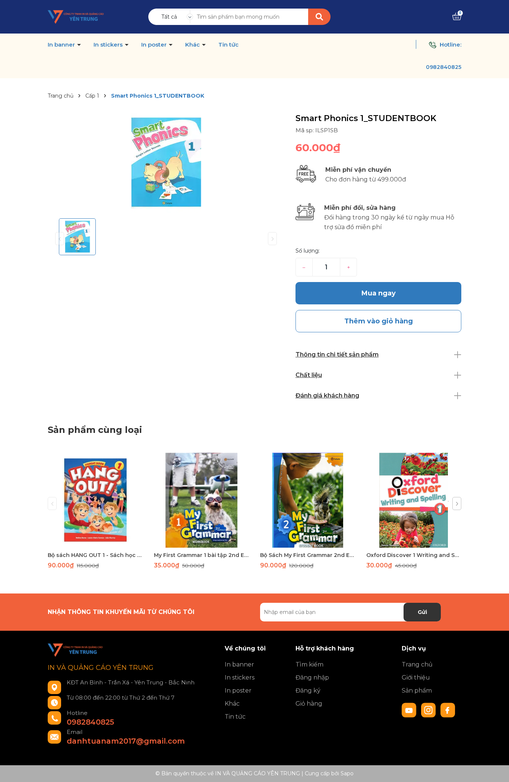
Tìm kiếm (309, 664)
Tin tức (228, 44)
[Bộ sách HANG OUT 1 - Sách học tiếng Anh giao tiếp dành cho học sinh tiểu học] (95, 500)
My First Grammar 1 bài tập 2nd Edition (201, 555)
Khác (193, 44)
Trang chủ (417, 664)
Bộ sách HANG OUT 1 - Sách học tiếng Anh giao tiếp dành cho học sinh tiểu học (95, 555)
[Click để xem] (166, 163)
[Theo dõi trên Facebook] (447, 709)
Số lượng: (307, 250)
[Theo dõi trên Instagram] (429, 709)
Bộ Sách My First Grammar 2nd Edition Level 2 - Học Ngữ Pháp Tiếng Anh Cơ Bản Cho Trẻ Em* (307, 555)
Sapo (347, 773)
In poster (154, 44)
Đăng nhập (312, 677)
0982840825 (443, 67)
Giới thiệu (416, 677)
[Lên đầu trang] (496, 769)
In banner (62, 44)
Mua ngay (378, 293)
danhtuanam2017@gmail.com (126, 741)
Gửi (422, 612)
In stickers (109, 44)
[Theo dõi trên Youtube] (410, 709)
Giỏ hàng (308, 703)
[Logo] (76, 16)
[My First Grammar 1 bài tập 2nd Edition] (201, 500)
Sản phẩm (417, 690)
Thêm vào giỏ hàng (100, 541)
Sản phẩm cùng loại (95, 429)
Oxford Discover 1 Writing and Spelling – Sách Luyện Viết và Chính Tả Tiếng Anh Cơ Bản (413, 555)
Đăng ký (307, 690)
